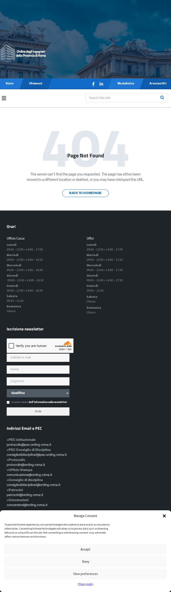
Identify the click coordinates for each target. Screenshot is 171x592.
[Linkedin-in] (101, 84)
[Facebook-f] (93, 84)
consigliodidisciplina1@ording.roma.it (34, 485)
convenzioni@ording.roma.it (27, 505)
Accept (85, 549)
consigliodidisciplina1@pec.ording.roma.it (37, 455)
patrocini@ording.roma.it (25, 495)
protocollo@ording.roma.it (26, 465)
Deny (85, 561)
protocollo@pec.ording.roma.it (29, 445)
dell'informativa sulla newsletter (48, 402)
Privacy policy (85, 584)
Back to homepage (85, 193)
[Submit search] (162, 97)
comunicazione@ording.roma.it (29, 475)
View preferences (85, 574)
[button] (164, 516)
